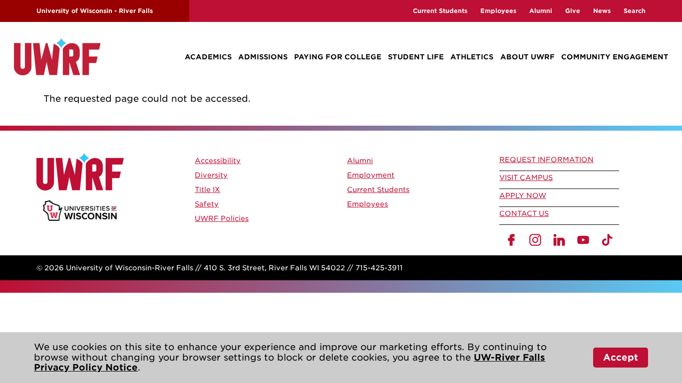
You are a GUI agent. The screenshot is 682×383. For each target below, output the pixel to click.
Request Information (546, 160)
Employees (498, 10)
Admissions (263, 57)
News (602, 10)
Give (572, 10)
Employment (370, 175)
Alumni (540, 10)
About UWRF (527, 57)
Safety (207, 204)
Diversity (211, 175)
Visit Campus (526, 178)
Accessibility (218, 161)
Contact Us (524, 213)
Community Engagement (615, 57)
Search (635, 10)
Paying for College (337, 57)
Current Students (440, 10)
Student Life (416, 57)
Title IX (207, 189)
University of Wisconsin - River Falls (94, 10)
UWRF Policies (222, 218)
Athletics (471, 57)
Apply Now (522, 195)
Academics (208, 57)
